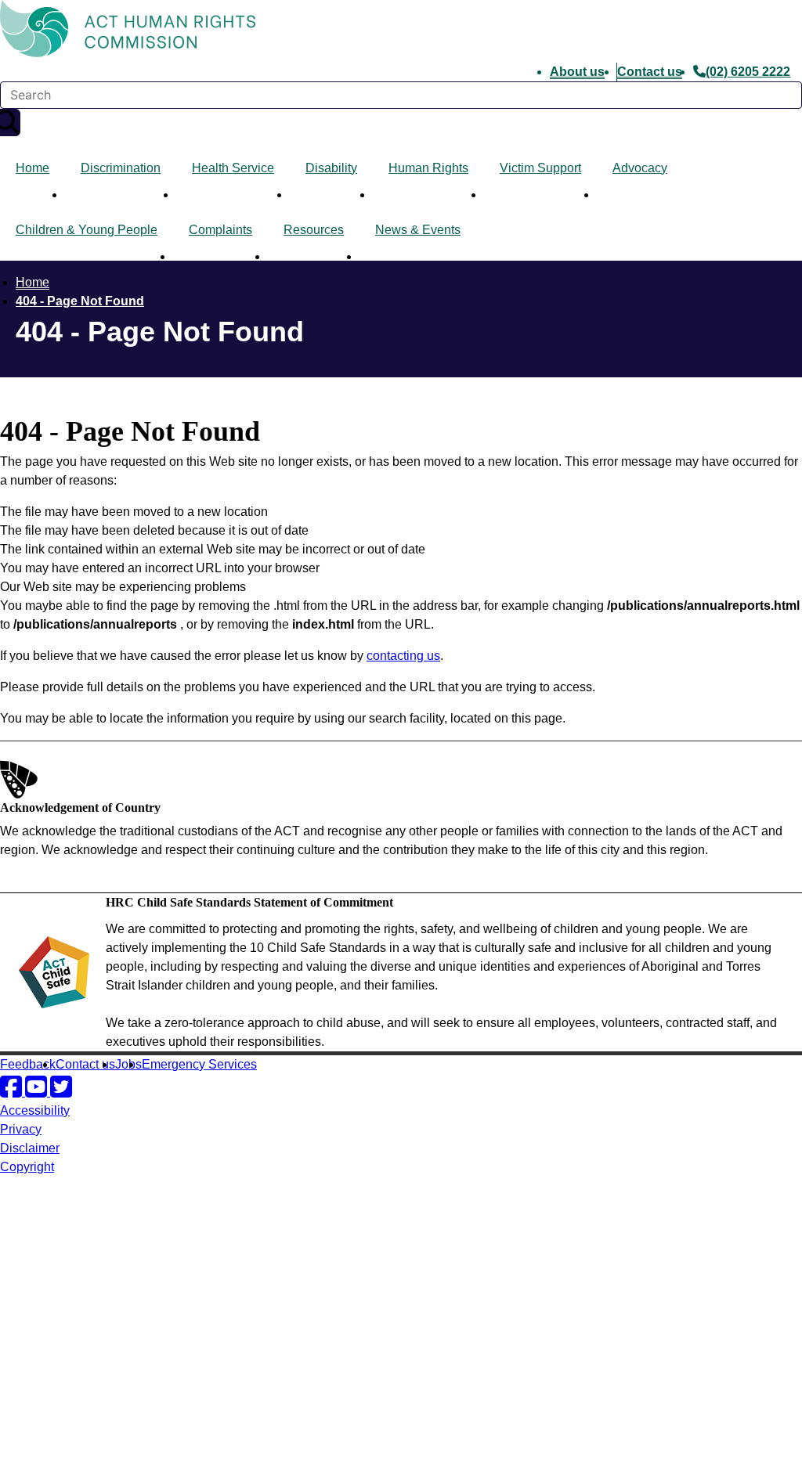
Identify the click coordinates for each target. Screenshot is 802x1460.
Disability (331, 168)
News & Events (418, 229)
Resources (314, 229)
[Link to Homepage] (401, 31)
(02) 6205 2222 (748, 71)
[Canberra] (55, 1228)
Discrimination (121, 168)
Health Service (233, 168)
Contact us (649, 71)
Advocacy (639, 168)
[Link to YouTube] (37, 1091)
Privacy (21, 1129)
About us (577, 71)
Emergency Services (199, 1064)
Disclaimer (30, 1148)
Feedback (28, 1064)
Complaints (220, 229)
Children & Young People (86, 229)
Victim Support (540, 168)
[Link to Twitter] (61, 1091)
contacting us (403, 655)
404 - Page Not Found (80, 301)
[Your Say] (87, 1326)
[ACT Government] (55, 1450)
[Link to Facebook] (12, 1091)
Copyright (27, 1166)
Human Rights (428, 168)
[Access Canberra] (55, 1388)
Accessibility (35, 1110)
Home (32, 168)
